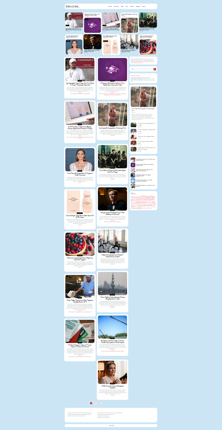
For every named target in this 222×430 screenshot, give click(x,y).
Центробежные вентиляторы (135, 75)
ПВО (154, 203)
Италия (91, 137)
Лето (153, 202)
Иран (131, 202)
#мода (143, 196)
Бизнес (72, 311)
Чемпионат (118, 221)
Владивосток (104, 93)
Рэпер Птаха (80, 93)
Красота (110, 6)
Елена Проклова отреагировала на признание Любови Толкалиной (72, 36)
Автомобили (133, 199)
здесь (152, 58)
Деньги (73, 356)
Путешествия (141, 205)
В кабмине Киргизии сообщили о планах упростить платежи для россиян (80, 346)
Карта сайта (111, 425)
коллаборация (133, 208)
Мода (122, 6)
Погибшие (110, 93)
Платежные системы (84, 356)
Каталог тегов (141, 202)
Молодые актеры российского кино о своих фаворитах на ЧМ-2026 (91, 51)
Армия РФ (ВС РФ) (141, 199)
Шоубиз (132, 6)
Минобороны (138, 203)
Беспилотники (150, 199)
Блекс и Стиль (72, 6)
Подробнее (80, 92)
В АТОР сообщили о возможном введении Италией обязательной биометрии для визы (111, 29)
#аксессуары (132, 196)
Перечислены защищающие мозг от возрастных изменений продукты (146, 36)
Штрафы (88, 93)
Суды (85, 93)
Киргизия (77, 356)
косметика (139, 208)
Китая (147, 202)
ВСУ (132, 200)
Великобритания (113, 351)
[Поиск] (155, 69)
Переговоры (133, 205)
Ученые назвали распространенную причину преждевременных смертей (112, 298)
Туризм (79, 138)
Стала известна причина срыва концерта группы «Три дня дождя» (147, 29)
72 (98, 403)
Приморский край (116, 93)
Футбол (114, 221)
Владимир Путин (137, 200)
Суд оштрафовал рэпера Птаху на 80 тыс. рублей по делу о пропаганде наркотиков (73, 29)
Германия (142, 200)
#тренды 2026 (150, 198)
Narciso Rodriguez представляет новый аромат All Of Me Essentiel (110, 36)
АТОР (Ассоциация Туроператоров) (77, 137)
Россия (89, 356)
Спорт (111, 221)
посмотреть (140, 60)
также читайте (139, 62)
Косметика (116, 6)
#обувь (147, 196)
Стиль (126, 6)
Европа (88, 137)
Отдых (143, 6)
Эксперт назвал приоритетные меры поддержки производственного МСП (80, 301)
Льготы (82, 311)
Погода (136, 205)
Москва (143, 203)
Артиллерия (106, 351)
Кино (108, 221)
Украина (122, 351)
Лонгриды (133, 203)
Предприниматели (87, 311)
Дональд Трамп (148, 200)
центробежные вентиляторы (136, 78)
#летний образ (138, 196)
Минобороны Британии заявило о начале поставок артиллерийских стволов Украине (112, 341)
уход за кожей (149, 208)
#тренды (143, 197)
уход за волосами (144, 208)
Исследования (134, 202)
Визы (85, 137)
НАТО (152, 203)
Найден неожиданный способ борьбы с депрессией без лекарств (128, 51)
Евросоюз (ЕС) (153, 200)
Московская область (148, 203)
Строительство (118, 94)
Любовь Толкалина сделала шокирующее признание (112, 387)
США (151, 205)
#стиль (138, 198)
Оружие (118, 351)
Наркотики (75, 93)
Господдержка (77, 311)
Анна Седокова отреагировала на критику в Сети (129, 14)
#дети (135, 196)
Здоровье (138, 6)
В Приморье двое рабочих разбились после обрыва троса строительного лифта (92, 14)
